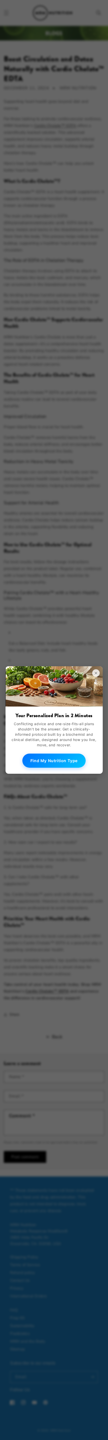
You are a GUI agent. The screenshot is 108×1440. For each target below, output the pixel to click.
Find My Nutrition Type (54, 760)
